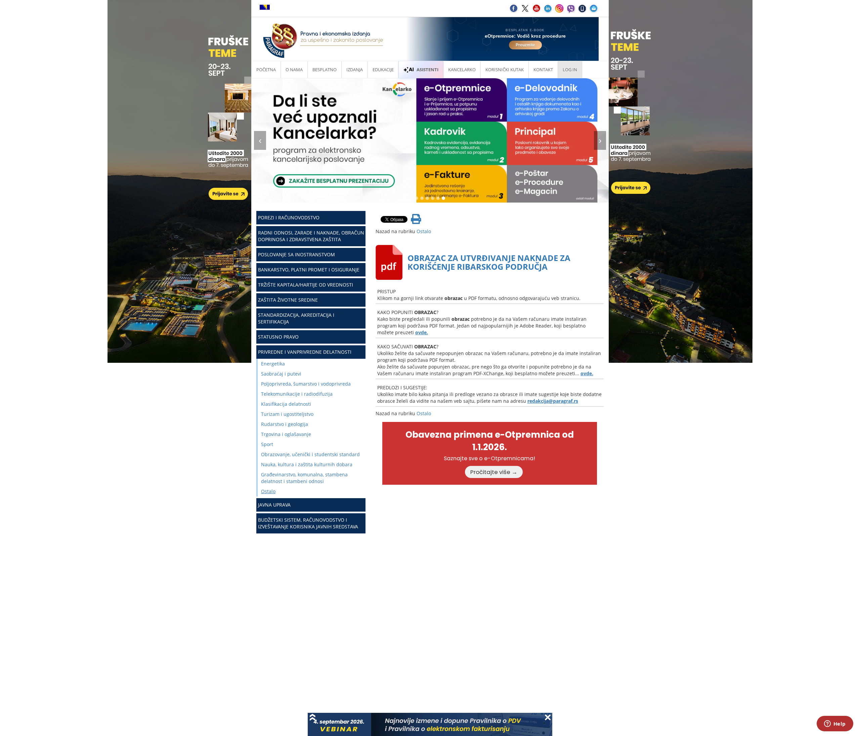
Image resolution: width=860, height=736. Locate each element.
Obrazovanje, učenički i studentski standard (310, 454)
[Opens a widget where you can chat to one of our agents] (834, 724)
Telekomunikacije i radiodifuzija (297, 394)
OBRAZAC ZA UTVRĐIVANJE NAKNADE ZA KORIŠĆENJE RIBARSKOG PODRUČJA (488, 262)
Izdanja (354, 70)
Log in (570, 70)
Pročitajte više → (493, 472)
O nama (294, 70)
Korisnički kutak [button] (504, 70)
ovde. (421, 332)
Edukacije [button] (383, 70)
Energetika (273, 363)
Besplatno (324, 70)
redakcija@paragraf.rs (552, 401)
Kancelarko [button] (462, 70)
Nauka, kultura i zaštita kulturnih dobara (306, 464)
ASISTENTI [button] (427, 70)
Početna (266, 70)
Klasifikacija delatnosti (286, 404)
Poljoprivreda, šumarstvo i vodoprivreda (306, 384)
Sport (267, 444)
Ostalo (268, 491)
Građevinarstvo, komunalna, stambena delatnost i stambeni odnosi (304, 477)
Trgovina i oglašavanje (286, 434)
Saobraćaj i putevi (281, 374)
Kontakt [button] (543, 70)
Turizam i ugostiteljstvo (287, 414)
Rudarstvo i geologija (284, 424)
